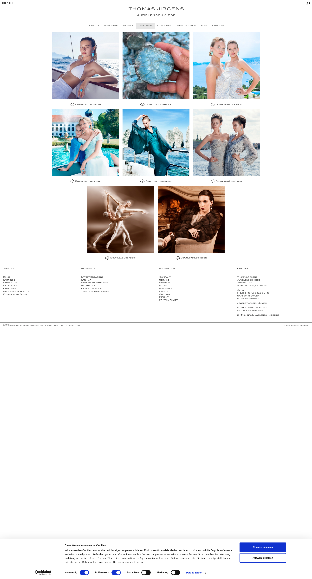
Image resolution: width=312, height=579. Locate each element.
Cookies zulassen (263, 547)
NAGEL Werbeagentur (296, 325)
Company (218, 26)
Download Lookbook (87, 104)
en (10, 3)
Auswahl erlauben (263, 557)
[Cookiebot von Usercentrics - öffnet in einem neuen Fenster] (43, 572)
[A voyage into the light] (156, 142)
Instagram (165, 288)
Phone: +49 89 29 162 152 (251, 308)
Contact (164, 294)
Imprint (164, 297)
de (4, 3)
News (204, 26)
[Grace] (226, 65)
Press (163, 285)
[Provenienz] (85, 142)
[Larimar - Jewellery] (85, 65)
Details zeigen (194, 572)
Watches (128, 26)
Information (167, 268)
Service (164, 280)
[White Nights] (226, 142)
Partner (164, 283)
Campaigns (164, 26)
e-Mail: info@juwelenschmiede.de (258, 315)
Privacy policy (168, 300)
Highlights (111, 26)
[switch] (116, 572)
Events (163, 291)
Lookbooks (145, 26)
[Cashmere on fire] (191, 219)
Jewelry (93, 26)
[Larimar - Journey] (156, 65)
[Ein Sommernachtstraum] (120, 219)
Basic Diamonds (186, 26)
